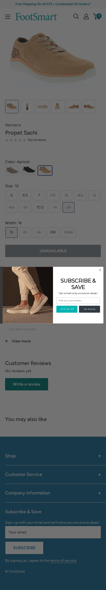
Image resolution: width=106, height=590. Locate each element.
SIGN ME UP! (67, 309)
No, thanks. (89, 309)
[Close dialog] (100, 270)
